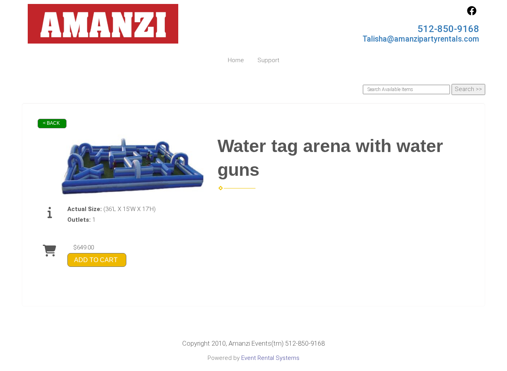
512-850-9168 (448, 28)
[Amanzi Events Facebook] (472, 13)
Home (236, 60)
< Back (51, 123)
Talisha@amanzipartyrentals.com (420, 39)
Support (268, 60)
